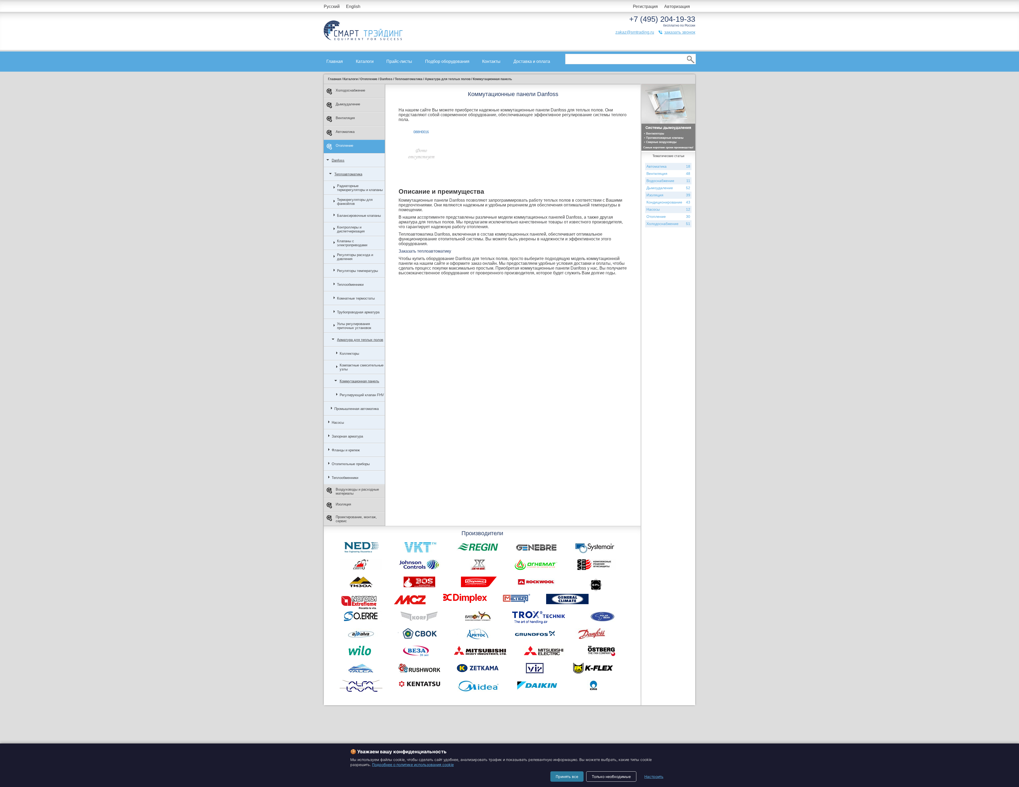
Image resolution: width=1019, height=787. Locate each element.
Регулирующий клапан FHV (362, 395)
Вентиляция (345, 118)
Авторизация (677, 6)
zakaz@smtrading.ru (634, 32)
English (353, 6)
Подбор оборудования (447, 61)
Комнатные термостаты (356, 298)
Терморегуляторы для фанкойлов (355, 202)
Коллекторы (349, 354)
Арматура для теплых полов (360, 340)
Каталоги (365, 61)
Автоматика (345, 132)
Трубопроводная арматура (358, 312)
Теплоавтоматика (348, 174)
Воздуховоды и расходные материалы (357, 491)
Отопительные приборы (351, 464)
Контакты (491, 61)
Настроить (653, 776)
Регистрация (645, 6)
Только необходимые (611, 776)
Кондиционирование (668, 202)
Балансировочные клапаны (359, 216)
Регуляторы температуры (357, 271)
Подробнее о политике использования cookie (413, 764)
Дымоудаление (348, 104)
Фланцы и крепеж (346, 450)
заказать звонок (679, 32)
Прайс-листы (399, 61)
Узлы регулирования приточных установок (354, 326)
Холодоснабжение (350, 90)
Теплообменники (350, 285)
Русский (332, 6)
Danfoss (338, 160)
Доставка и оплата (531, 61)
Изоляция (343, 504)
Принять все (567, 776)
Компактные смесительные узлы (361, 367)
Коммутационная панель (359, 381)
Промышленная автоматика (356, 409)
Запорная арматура (347, 436)
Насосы (338, 423)
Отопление (344, 146)
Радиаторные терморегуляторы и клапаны (360, 188)
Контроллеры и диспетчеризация (351, 229)
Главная (334, 61)
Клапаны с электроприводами (352, 243)
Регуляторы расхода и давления (355, 257)
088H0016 (421, 132)
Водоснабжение (668, 181)
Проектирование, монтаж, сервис (356, 519)
